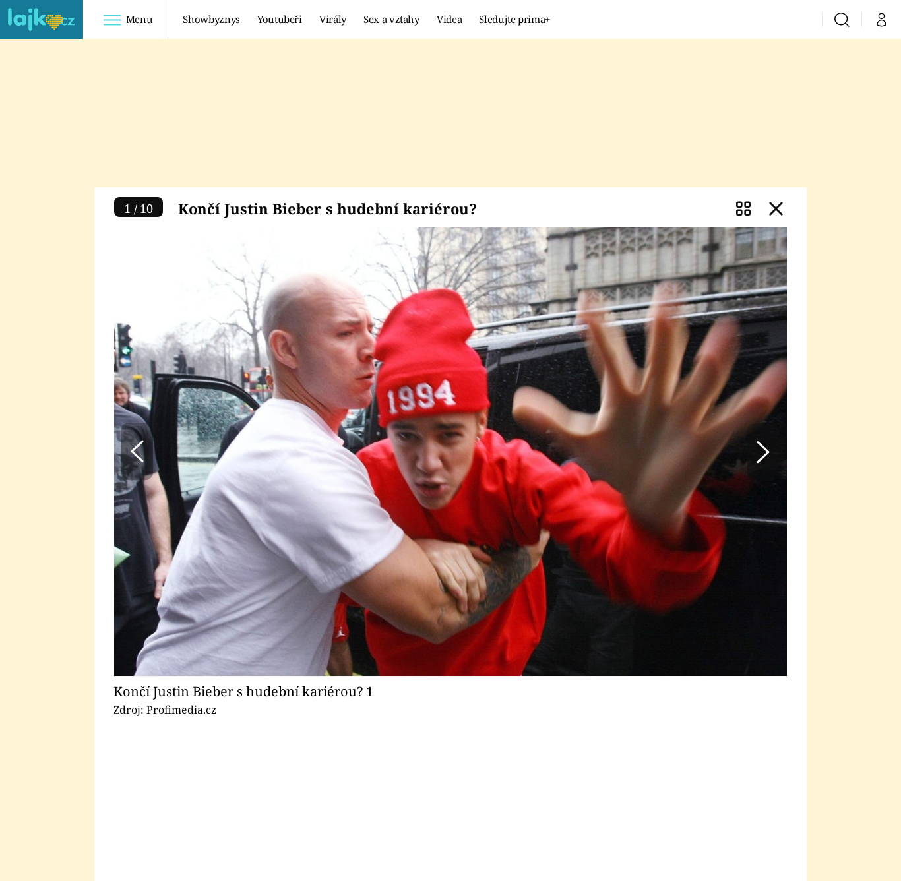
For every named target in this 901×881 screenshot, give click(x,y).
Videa (449, 19)
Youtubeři (279, 19)
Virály (332, 19)
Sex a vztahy (391, 19)
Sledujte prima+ (514, 19)
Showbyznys (211, 19)
